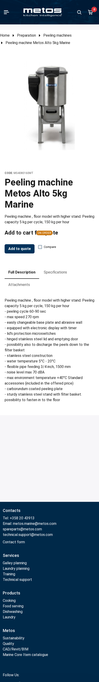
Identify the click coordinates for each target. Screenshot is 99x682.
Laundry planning (16, 568)
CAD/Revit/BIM (15, 649)
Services (11, 555)
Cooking (9, 600)
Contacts (11, 510)
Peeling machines (57, 35)
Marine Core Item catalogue (25, 655)
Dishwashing (13, 611)
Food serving (13, 606)
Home (5, 35)
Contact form (14, 542)
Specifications (55, 272)
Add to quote (19, 249)
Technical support (17, 579)
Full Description (21, 272)
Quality (8, 643)
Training (9, 574)
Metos (9, 630)
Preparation (26, 35)
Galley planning (15, 563)
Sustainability (13, 638)
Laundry (9, 617)
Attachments (19, 284)
